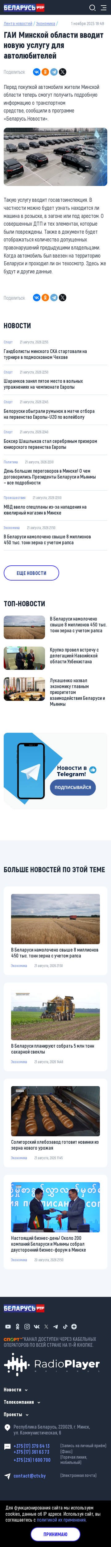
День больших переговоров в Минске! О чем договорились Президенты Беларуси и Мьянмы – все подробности (50, 476)
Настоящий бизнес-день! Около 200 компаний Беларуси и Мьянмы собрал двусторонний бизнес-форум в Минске (48, 1244)
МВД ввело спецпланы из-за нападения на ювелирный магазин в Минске (45, 509)
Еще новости (31, 573)
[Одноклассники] (45, 72)
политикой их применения (61, 1520)
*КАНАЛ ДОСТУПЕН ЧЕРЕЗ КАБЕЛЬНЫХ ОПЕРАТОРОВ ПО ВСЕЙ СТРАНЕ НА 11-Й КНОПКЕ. (50, 1342)
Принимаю (55, 1534)
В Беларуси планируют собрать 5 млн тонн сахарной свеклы (52, 1048)
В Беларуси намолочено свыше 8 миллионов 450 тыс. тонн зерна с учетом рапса (47, 539)
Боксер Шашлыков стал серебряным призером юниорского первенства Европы (50, 444)
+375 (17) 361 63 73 (43, 1452)
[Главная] (26, 7)
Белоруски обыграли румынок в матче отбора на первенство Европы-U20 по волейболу (49, 414)
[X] (62, 72)
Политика (11, 462)
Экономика (45, 23)
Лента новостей (18, 23)
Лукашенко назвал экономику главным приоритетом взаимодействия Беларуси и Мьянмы (77, 692)
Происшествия (15, 497)
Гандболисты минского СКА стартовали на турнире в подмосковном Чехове (45, 354)
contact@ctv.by (55, 1475)
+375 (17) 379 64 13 (60, 1446)
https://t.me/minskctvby (27, 737)
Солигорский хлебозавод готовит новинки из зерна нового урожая (55, 1145)
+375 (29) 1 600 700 (50, 1460)
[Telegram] (54, 72)
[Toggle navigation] (101, 7)
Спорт (8, 342)
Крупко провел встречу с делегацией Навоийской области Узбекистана (74, 655)
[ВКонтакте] (36, 72)
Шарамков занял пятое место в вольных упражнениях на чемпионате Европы (43, 384)
